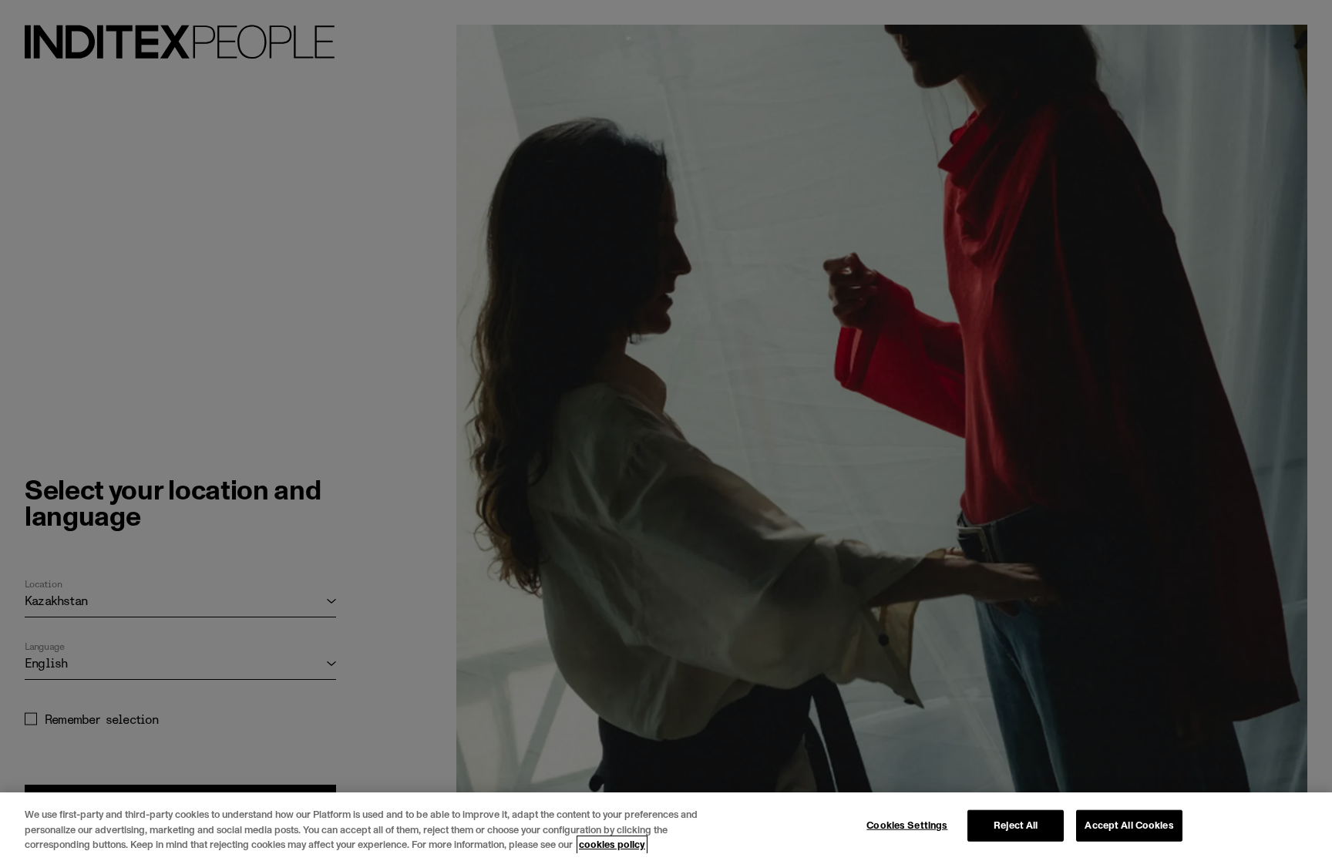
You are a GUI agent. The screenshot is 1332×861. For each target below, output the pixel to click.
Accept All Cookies (1129, 825)
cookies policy (612, 845)
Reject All (1016, 825)
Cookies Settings (906, 825)
